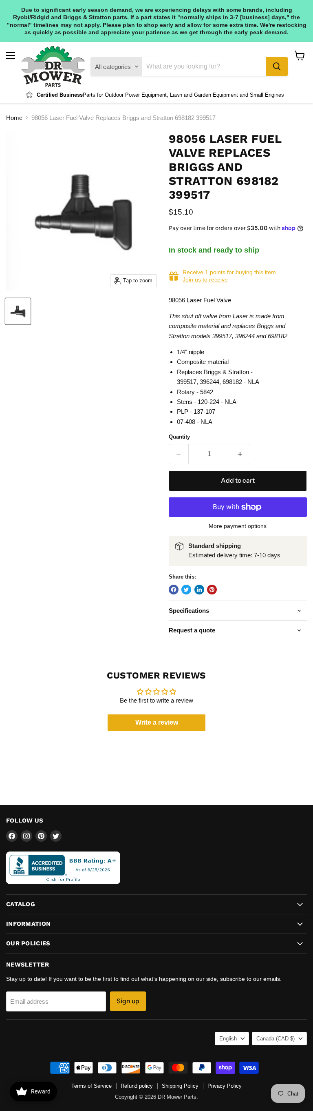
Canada (275, 1039)
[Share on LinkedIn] (199, 589)
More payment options (238, 526)
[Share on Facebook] (174, 589)
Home (14, 117)
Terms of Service (91, 1086)
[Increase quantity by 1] (240, 454)
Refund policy (137, 1086)
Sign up (128, 1001)
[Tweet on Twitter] (186, 589)
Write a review (156, 722)
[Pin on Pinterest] (212, 589)
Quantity (179, 437)
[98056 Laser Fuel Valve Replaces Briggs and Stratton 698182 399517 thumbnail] (18, 311)
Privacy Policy (224, 1086)
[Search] (277, 66)
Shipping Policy (180, 1086)
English (228, 1039)
